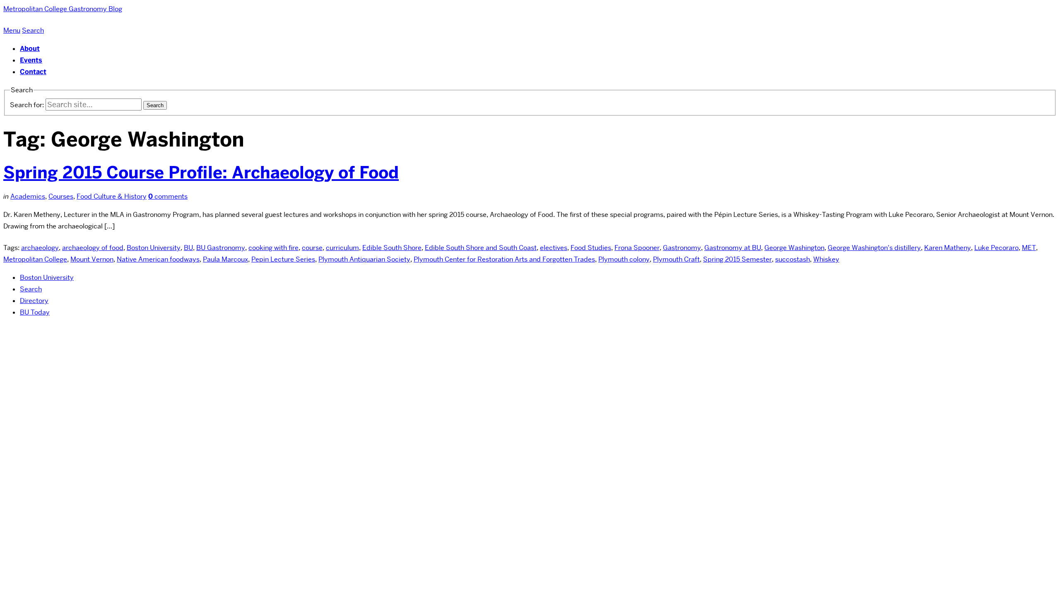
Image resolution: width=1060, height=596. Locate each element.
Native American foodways (158, 259)
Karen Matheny (947, 247)
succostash (792, 259)
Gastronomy (682, 247)
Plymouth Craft (676, 259)
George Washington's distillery (874, 247)
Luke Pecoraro (996, 247)
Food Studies (591, 247)
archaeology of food (92, 247)
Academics (27, 196)
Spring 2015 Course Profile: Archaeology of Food (201, 172)
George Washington (794, 247)
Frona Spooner (637, 247)
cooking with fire (273, 247)
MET (1029, 247)
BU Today (35, 312)
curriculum (342, 247)
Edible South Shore (392, 247)
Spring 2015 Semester (737, 259)
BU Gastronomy (220, 247)
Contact (33, 71)
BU (188, 247)
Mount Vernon (91, 259)
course (312, 247)
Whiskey (826, 259)
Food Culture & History (112, 196)
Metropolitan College (35, 259)
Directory (34, 300)
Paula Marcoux (225, 259)
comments (168, 196)
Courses (60, 196)
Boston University (154, 247)
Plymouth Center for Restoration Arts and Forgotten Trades (504, 259)
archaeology (40, 247)
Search (31, 289)
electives (553, 247)
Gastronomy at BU (732, 247)
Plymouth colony (624, 259)
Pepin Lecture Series (283, 259)
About (30, 48)
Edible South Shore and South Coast (481, 247)
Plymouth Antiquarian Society (364, 259)
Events (31, 60)
